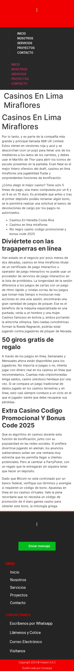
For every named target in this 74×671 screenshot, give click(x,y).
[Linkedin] (66, 58)
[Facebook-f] (57, 58)
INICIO (15, 64)
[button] (10, 57)
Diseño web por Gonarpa (37, 668)
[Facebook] (32, 534)
